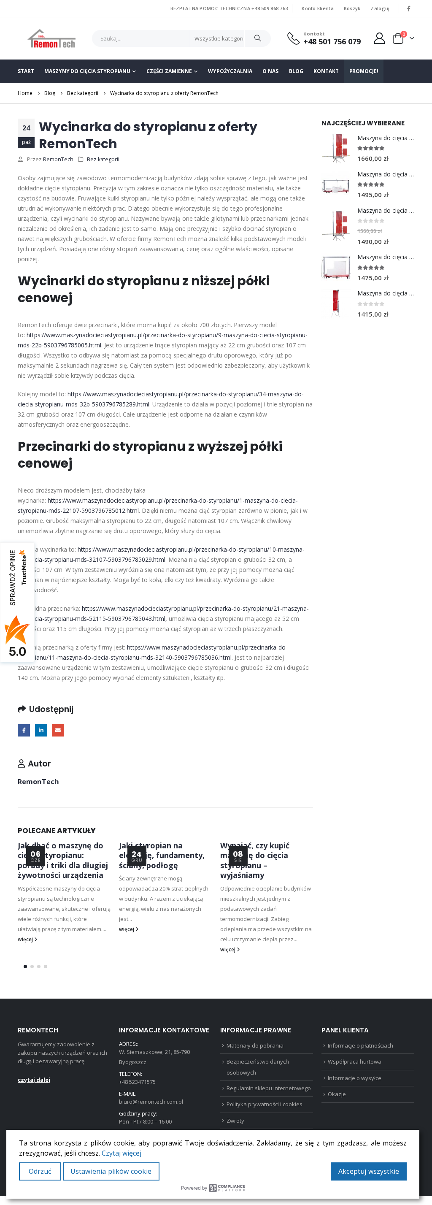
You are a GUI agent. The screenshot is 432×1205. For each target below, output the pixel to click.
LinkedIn (41, 730)
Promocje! (363, 71)
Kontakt (325, 71)
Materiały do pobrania (255, 1045)
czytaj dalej (34, 1079)
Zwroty (235, 1120)
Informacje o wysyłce (354, 1078)
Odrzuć (40, 1171)
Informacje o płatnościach (360, 1045)
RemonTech (58, 159)
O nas (270, 71)
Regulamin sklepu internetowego (269, 1088)
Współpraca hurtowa (354, 1061)
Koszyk (352, 8)
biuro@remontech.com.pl (151, 1101)
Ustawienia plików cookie (111, 1171)
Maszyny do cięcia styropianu (87, 71)
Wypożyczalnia (230, 71)
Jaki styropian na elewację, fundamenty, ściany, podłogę (162, 855)
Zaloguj (379, 8)
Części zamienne (169, 71)
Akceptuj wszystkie (368, 1171)
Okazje (337, 1094)
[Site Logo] (52, 38)
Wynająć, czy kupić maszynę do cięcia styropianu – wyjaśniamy (254, 860)
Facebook (24, 730)
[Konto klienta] (379, 38)
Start (26, 71)
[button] (25, 966)
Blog (296, 71)
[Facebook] (408, 8)
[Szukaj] (258, 38)
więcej (26, 939)
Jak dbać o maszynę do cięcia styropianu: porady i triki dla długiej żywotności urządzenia (63, 860)
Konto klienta (318, 8)
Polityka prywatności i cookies (264, 1104)
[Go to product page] (336, 148)
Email (58, 730)
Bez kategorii (103, 159)
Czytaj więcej (121, 1153)
